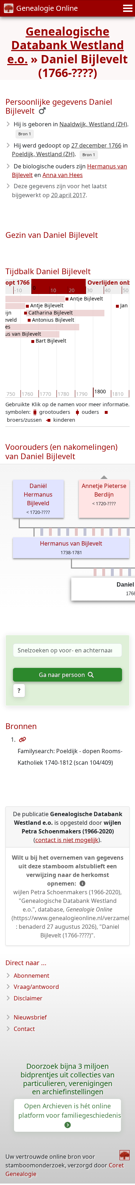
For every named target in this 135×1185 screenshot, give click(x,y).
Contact (24, 1029)
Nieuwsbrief (30, 1017)
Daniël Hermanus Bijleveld (38, 494)
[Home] (125, 1155)
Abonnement (31, 976)
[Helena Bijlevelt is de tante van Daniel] (50, 532)
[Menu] (127, 8)
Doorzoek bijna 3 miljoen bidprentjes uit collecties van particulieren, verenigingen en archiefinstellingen (67, 1079)
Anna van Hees (62, 175)
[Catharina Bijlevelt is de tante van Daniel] (76, 532)
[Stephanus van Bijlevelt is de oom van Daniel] (110, 532)
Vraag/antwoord (36, 987)
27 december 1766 (96, 145)
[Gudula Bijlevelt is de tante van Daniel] (93, 532)
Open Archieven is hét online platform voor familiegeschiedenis (69, 1111)
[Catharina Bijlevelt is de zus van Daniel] (95, 572)
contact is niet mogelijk (66, 840)
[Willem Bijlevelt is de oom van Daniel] (59, 532)
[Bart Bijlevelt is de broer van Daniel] (129, 572)
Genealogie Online (47, 8)
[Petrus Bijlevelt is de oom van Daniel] (67, 532)
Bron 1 (24, 133)
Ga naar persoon (62, 675)
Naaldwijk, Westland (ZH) (93, 124)
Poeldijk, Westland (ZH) (43, 154)
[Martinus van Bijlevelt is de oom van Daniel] (41, 532)
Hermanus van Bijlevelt (71, 543)
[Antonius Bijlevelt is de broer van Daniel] (112, 572)
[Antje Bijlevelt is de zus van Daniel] (103, 572)
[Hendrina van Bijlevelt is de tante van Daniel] (119, 532)
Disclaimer (28, 998)
